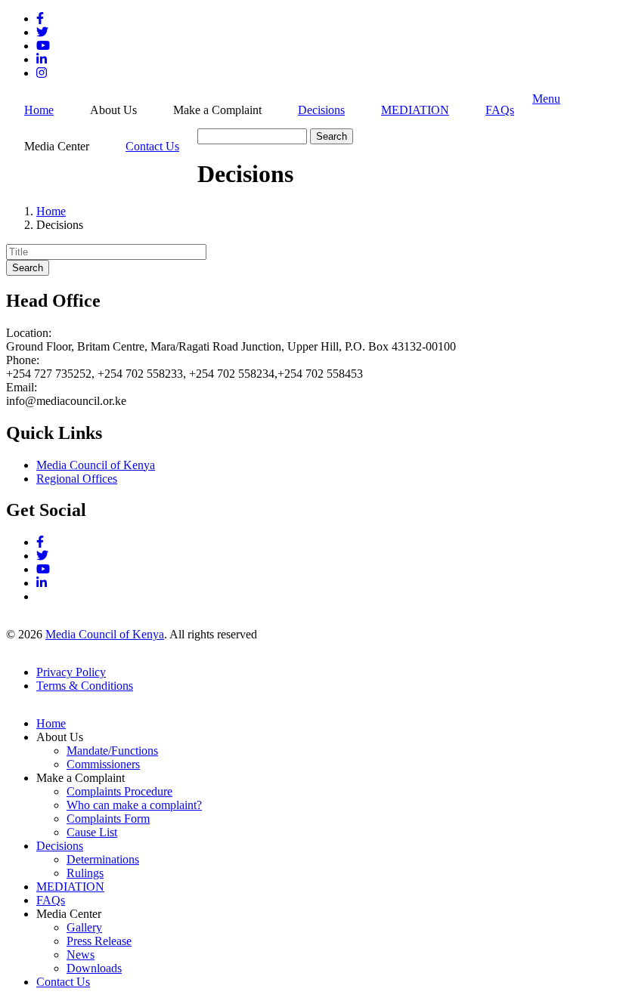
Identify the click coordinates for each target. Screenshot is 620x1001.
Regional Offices (76, 478)
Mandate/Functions (112, 750)
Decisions (321, 109)
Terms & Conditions (84, 685)
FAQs (499, 109)
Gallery (84, 927)
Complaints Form (108, 818)
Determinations (103, 859)
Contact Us (152, 146)
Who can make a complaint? (134, 805)
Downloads (94, 968)
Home (39, 109)
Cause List (92, 832)
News (81, 954)
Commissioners (103, 764)
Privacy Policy (71, 672)
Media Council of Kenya (95, 465)
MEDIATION (415, 109)
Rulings (85, 873)
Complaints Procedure (119, 791)
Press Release (99, 941)
